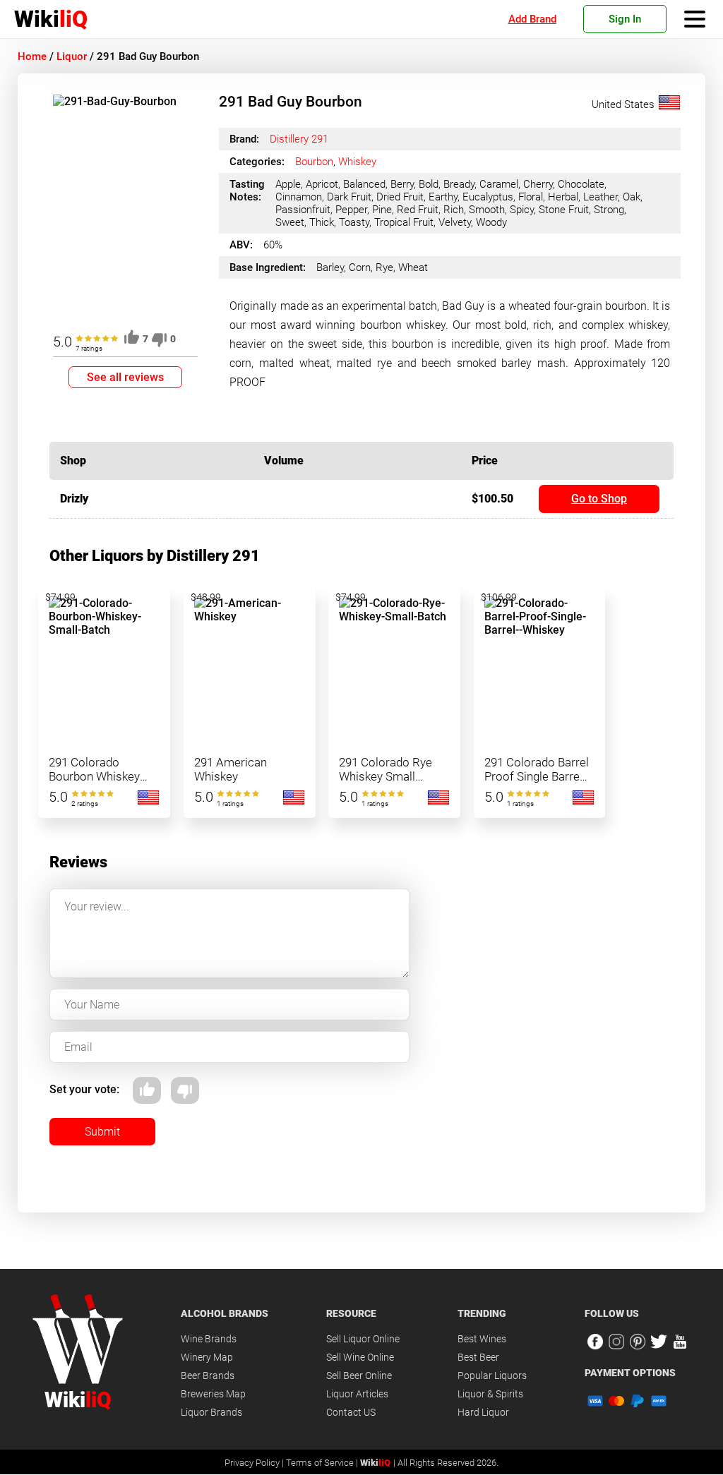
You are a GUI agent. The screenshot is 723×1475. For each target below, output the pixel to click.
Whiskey (357, 161)
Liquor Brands (211, 1412)
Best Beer (478, 1357)
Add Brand (532, 19)
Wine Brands (209, 1338)
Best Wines (482, 1338)
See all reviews (125, 377)
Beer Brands (207, 1375)
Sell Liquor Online (363, 1338)
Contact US (351, 1412)
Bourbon (314, 161)
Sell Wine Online (360, 1357)
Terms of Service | (323, 1462)
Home (32, 56)
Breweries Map (213, 1393)
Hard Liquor (483, 1412)
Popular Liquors (492, 1375)
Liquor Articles (357, 1393)
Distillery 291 (299, 139)
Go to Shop (599, 498)
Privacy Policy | (255, 1462)
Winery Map (207, 1357)
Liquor (71, 56)
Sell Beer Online (359, 1375)
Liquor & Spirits (490, 1393)
